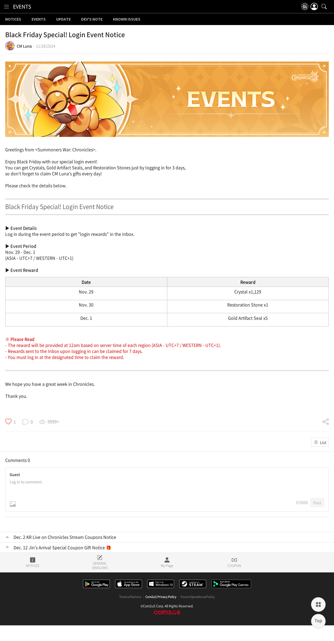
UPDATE (63, 19)
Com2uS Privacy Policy (160, 597)
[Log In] (314, 6)
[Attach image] (13, 504)
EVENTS (22, 6)
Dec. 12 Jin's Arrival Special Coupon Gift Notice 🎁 (62, 547)
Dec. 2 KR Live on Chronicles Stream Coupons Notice (65, 537)
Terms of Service (130, 597)
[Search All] (324, 6)
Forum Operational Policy (198, 597)
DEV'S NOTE (92, 19)
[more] (318, 604)
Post (317, 502)
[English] (304, 6)
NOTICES (13, 19)
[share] (326, 422)
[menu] (6, 6)
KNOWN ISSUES (126, 19)
